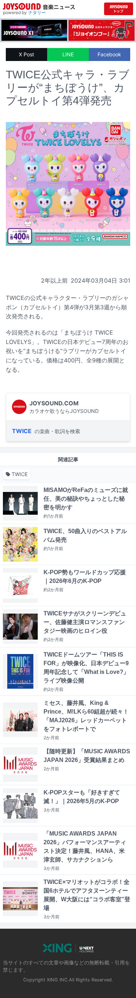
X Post (26, 54)
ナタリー (37, 12)
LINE (68, 54)
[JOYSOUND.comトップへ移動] (118, 9)
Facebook (109, 54)
